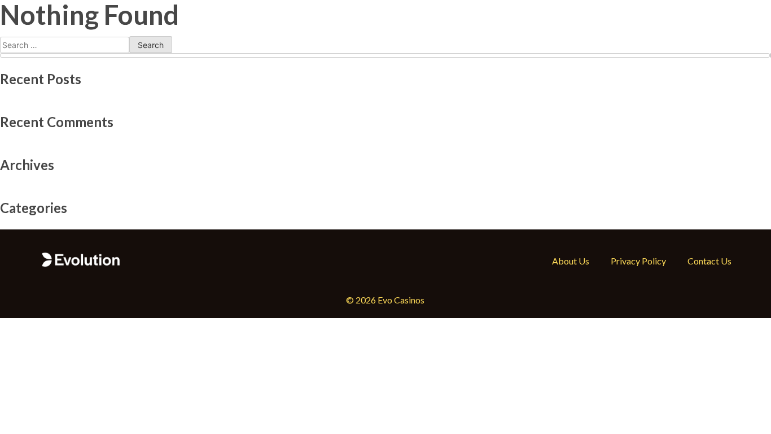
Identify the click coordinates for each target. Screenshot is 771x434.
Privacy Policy (638, 260)
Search (770, 55)
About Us (570, 260)
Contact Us (709, 260)
